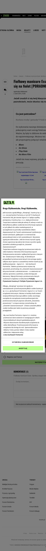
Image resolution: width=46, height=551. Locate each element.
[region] (23, 275)
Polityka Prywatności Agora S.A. (31, 281)
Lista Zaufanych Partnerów (13, 335)
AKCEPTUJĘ (23, 348)
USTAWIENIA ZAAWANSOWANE (23, 342)
